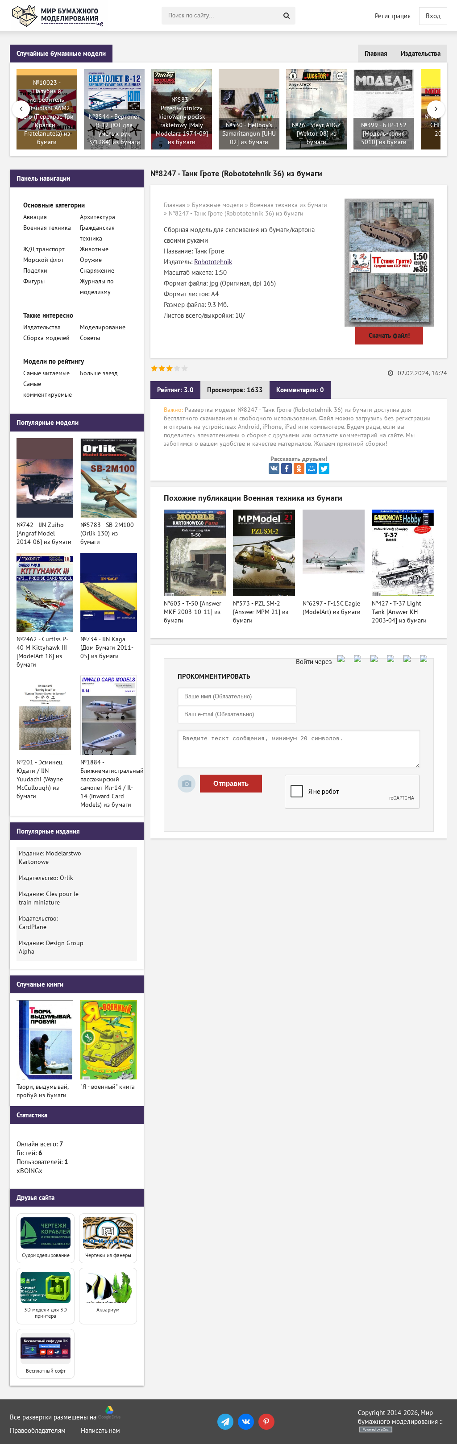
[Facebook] (286, 468)
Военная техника (47, 228)
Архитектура (97, 217)
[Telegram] (225, 1422)
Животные (94, 249)
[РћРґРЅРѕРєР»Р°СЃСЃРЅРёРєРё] (299, 468)
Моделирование (102, 327)
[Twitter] (324, 468)
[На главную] (59, 15)
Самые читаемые (46, 373)
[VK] (246, 1422)
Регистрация (393, 16)
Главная (376, 54)
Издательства (420, 54)
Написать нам (100, 1431)
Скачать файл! (389, 336)
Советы (90, 338)
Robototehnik (213, 262)
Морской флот (43, 260)
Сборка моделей (46, 338)
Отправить (231, 783)
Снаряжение (97, 270)
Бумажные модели (217, 205)
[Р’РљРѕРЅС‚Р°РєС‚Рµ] (274, 468)
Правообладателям (38, 1431)
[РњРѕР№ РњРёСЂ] (311, 468)
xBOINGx (29, 1171)
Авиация (35, 217)
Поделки (35, 270)
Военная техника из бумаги (288, 205)
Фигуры (34, 281)
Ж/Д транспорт (44, 249)
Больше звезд (99, 373)
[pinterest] (266, 1422)
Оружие (91, 260)
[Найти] (286, 16)
